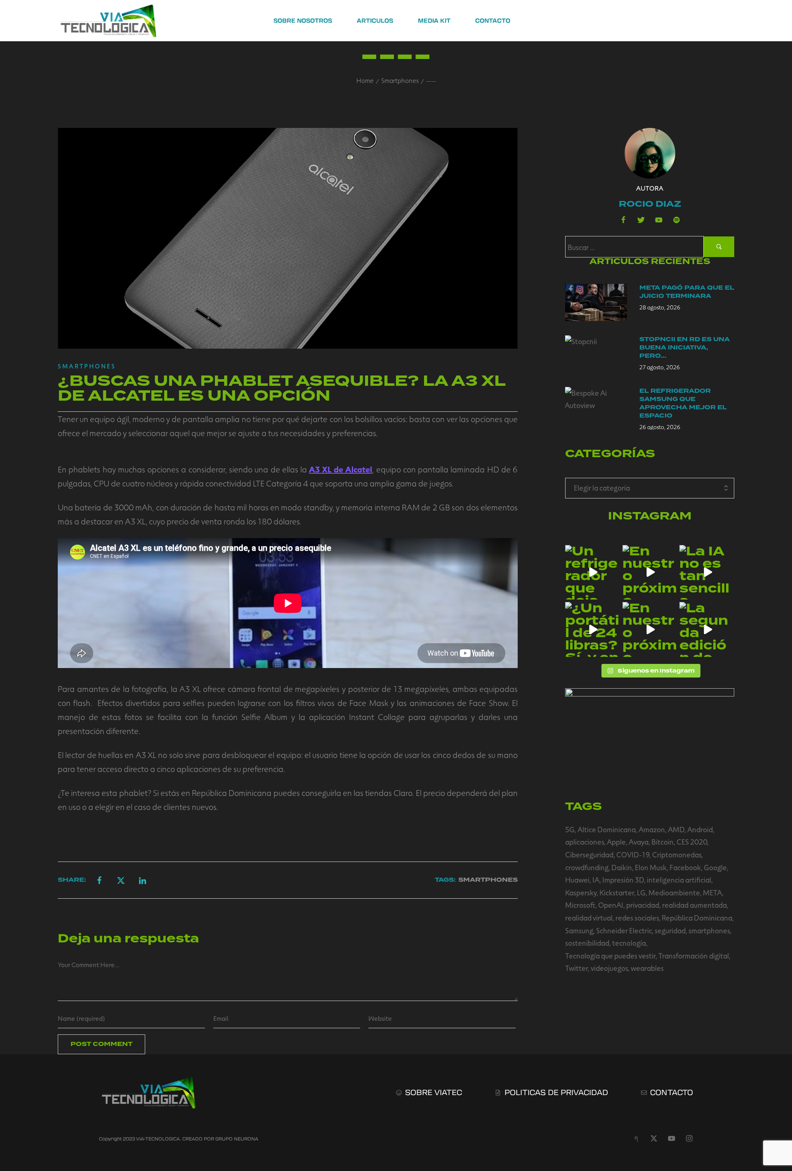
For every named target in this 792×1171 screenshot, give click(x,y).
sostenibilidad (587, 942)
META (712, 892)
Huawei (577, 879)
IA (595, 879)
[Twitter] (641, 220)
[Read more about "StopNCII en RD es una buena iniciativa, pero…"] (596, 354)
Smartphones (400, 80)
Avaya (638, 841)
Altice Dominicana (607, 829)
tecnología (629, 942)
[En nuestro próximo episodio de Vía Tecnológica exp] (649, 572)
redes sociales (637, 917)
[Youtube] (658, 220)
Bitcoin (662, 841)
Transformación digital (693, 955)
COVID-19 (632, 854)
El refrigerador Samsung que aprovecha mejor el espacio (683, 403)
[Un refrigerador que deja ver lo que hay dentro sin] (592, 572)
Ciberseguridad (589, 854)
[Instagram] (689, 1138)
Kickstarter (616, 892)
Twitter (576, 968)
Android (700, 829)
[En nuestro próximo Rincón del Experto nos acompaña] (649, 629)
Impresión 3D (623, 879)
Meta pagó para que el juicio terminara (686, 291)
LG (641, 892)
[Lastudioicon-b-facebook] (623, 220)
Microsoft (580, 904)
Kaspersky (580, 892)
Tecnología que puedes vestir (610, 955)
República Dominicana (697, 917)
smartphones (709, 930)
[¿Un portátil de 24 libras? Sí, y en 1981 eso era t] (592, 629)
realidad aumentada (694, 904)
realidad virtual (589, 917)
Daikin (621, 867)
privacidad (642, 904)
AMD (676, 829)
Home (365, 80)
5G (570, 829)
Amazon (652, 829)
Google (715, 867)
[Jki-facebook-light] (636, 1138)
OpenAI (610, 904)
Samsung (579, 930)
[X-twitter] (654, 1138)
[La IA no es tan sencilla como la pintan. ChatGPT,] (706, 572)
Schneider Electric (624, 930)
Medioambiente (674, 892)
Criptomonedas (676, 854)
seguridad (670, 930)
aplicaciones (584, 841)
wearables (647, 968)
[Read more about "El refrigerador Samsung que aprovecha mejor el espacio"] (596, 405)
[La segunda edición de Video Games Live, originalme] (706, 629)
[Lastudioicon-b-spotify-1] (676, 220)
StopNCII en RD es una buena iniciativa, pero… (684, 347)
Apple (616, 841)
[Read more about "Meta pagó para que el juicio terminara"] (596, 302)
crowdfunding (586, 867)
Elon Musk (651, 867)
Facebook (685, 867)
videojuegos (609, 968)
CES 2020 (691, 841)
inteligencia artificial (679, 879)
